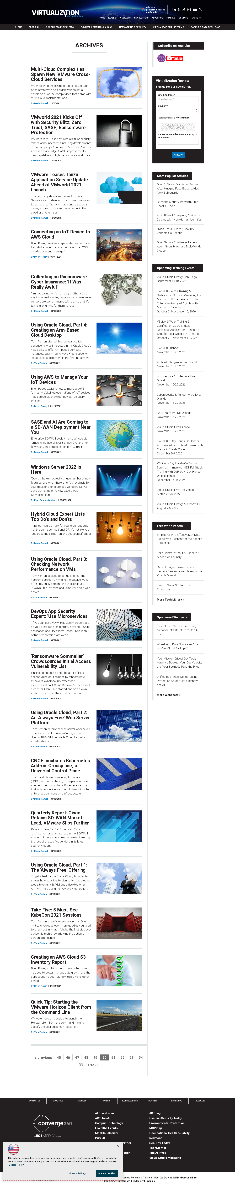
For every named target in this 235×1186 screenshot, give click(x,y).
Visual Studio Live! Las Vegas (175, 489)
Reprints (152, 1101)
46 (68, 1057)
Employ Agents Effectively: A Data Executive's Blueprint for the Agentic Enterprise (179, 539)
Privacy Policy (182, 118)
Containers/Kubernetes (60, 27)
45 (59, 1057)
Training (170, 18)
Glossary (200, 1101)
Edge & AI (34, 27)
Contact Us (34, 1101)
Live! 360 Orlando (167, 348)
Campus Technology (109, 1123)
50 (104, 1057)
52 (122, 1057)
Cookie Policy (130, 1177)
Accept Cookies (107, 1173)
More (195, 18)
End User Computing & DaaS (96, 27)
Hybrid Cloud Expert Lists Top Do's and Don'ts (58, 516)
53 (132, 1057)
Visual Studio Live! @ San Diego (177, 277)
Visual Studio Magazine (165, 1157)
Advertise (157, 18)
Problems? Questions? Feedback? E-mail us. (130, 1181)
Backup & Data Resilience (205, 27)
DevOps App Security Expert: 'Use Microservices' (59, 614)
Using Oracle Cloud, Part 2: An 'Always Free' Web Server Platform (60, 717)
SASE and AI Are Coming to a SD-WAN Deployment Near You (61, 427)
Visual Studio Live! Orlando (173, 427)
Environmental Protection (167, 1123)
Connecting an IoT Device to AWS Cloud (60, 234)
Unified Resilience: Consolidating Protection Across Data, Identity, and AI (177, 681)
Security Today (159, 1143)
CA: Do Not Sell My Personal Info (178, 1177)
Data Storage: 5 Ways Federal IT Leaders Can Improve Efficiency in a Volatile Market (179, 571)
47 (77, 1057)
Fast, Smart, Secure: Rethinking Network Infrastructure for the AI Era (178, 630)
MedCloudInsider (107, 1133)
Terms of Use (150, 1177)
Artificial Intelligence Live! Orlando (177, 362)
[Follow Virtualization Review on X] (179, 10)
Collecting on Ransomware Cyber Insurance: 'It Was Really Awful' (59, 282)
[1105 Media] (47, 1136)
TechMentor (157, 1147)
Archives (82, 1101)
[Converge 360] (52, 1124)
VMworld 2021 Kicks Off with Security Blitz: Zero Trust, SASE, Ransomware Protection (58, 125)
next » (93, 1064)
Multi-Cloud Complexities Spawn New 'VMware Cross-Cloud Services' (60, 74)
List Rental (176, 1101)
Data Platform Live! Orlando (174, 412)
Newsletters (141, 18)
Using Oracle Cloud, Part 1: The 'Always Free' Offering (59, 867)
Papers (112, 18)
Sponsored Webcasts (172, 617)
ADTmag (155, 1113)
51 (113, 1057)
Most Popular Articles (172, 176)
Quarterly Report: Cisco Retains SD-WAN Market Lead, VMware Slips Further (60, 818)
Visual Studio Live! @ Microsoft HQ (179, 504)
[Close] (117, 1145)
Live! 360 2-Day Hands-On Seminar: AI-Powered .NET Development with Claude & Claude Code (180, 445)
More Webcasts (167, 695)
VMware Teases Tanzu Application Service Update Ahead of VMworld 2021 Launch (59, 182)
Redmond (155, 1138)
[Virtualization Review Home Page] (57, 14)
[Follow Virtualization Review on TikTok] (184, 10)
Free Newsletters (129, 1101)
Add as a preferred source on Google (155, 9)
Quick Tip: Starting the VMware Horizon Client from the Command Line (61, 1007)
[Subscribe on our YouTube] (168, 61)
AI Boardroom (104, 1113)
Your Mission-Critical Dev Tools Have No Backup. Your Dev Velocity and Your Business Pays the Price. (179, 662)
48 (86, 1057)
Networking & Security (132, 27)
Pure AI (100, 1138)
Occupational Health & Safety (169, 1133)
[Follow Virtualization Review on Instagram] (189, 10)
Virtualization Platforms (168, 27)
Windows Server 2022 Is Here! (56, 469)
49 (95, 1057)
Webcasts (125, 18)
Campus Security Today (165, 1118)
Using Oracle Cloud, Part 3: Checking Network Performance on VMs (59, 564)
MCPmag (155, 1128)
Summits (183, 18)
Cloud (18, 27)
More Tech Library (169, 599)
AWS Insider (103, 1118)
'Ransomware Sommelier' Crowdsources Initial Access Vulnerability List (61, 661)
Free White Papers (170, 526)
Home (102, 18)
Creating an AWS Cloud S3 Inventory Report (58, 959)
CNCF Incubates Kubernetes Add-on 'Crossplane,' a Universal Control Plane (60, 766)
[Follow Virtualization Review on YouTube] (195, 10)
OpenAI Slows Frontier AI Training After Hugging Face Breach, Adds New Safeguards (178, 188)
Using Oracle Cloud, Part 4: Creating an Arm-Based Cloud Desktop (59, 330)
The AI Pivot (157, 1152)
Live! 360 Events (106, 1128)
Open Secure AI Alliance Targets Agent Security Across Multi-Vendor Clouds (179, 246)
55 (81, 1064)
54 (141, 1057)
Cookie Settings (78, 1173)
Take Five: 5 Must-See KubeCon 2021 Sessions (56, 912)
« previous (43, 1057)
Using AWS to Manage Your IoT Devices (59, 379)
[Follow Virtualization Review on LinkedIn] (174, 10)
